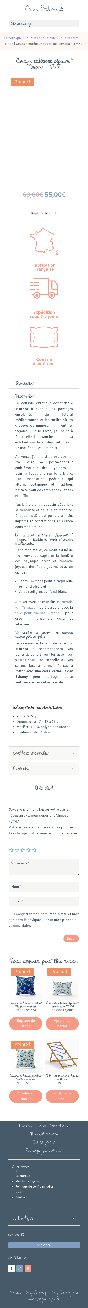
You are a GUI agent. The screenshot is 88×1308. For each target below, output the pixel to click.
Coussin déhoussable (40, 38)
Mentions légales (27, 1181)
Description (24, 383)
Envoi (71, 938)
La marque (22, 1176)
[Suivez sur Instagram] (19, 1268)
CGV (18, 1192)
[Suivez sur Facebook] (11, 1268)
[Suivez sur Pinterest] (28, 1268)
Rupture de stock (26, 1023)
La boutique (13, 38)
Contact (21, 1197)
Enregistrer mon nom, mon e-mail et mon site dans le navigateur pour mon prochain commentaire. (44, 920)
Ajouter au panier (62, 1023)
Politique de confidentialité (34, 1187)
